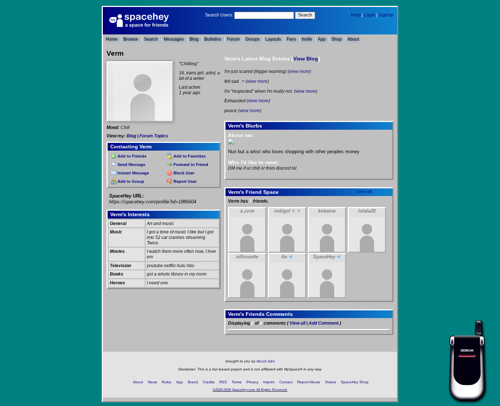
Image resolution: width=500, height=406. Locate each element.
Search (305, 15)
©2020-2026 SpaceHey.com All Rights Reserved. (250, 390)
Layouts (273, 39)
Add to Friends (131, 156)
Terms (237, 382)
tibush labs (266, 361)
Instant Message (132, 173)
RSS (223, 382)
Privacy (252, 382)
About (353, 39)
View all (297, 323)
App (322, 39)
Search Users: (219, 15)
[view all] (364, 191)
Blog (194, 39)
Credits (208, 382)
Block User (183, 173)
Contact (285, 382)
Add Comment (324, 323)
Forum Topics (153, 136)
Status (330, 382)
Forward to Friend (190, 164)
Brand (193, 382)
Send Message (130, 164)
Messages (174, 39)
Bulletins (212, 39)
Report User (184, 181)
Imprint (269, 382)
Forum (233, 39)
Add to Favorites (189, 156)
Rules (166, 382)
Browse (130, 39)
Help (356, 15)
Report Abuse (308, 382)
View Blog (305, 59)
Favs (291, 39)
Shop (336, 39)
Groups (252, 39)
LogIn (369, 15)
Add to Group (130, 181)
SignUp (385, 15)
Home (112, 39)
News (152, 382)
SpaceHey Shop (355, 382)
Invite (307, 39)
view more (299, 71)
